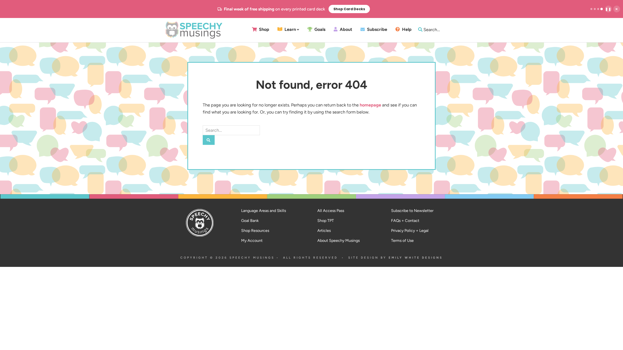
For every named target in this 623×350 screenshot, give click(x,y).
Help (406, 29)
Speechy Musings (193, 30)
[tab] (591, 9)
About (345, 29)
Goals (319, 29)
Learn (290, 29)
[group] (293, 9)
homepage (370, 105)
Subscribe (376, 29)
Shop (263, 29)
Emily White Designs (416, 257)
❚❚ (608, 9)
